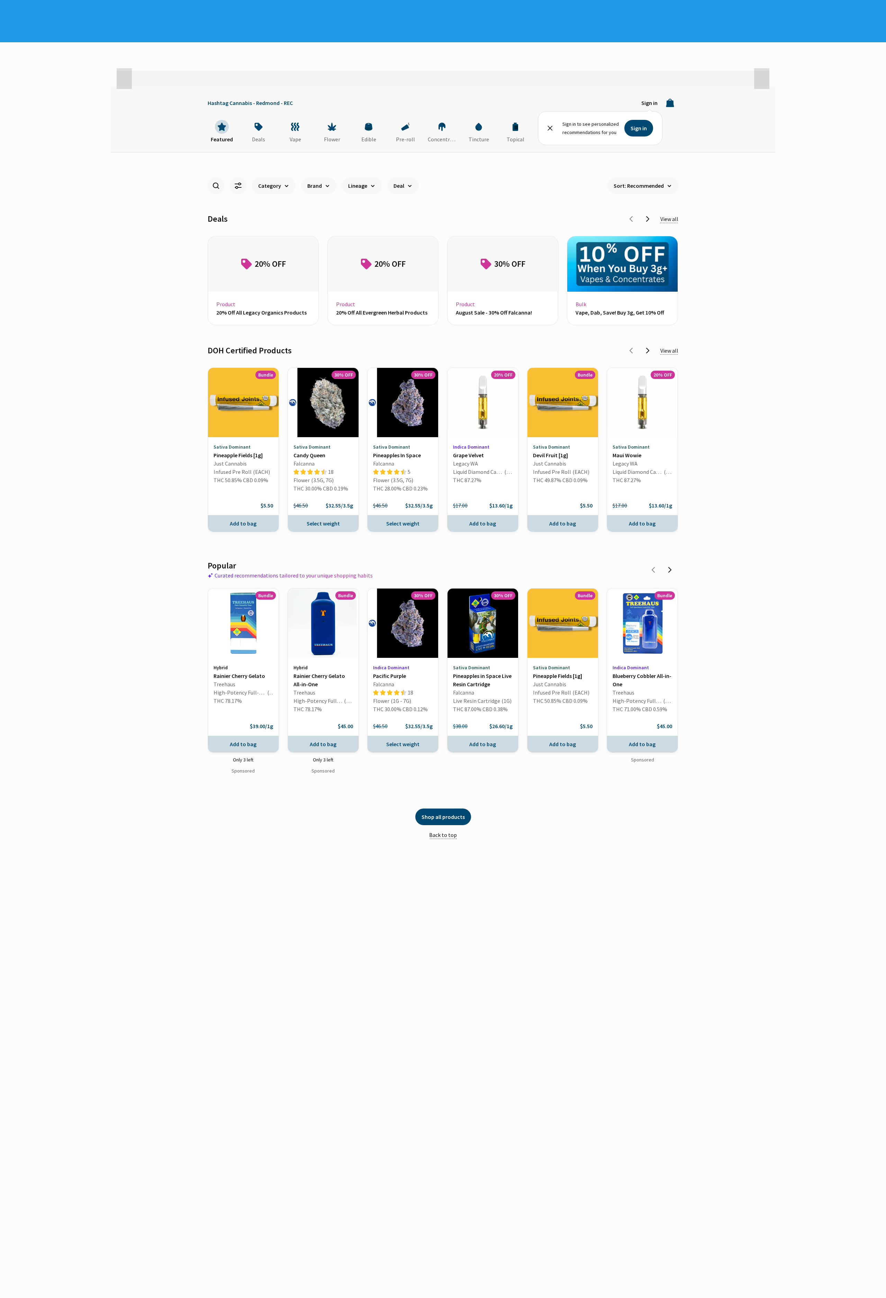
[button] (124, 78)
